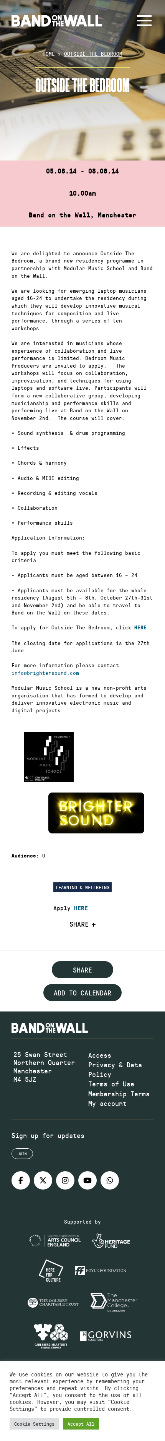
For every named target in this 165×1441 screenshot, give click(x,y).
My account (107, 1103)
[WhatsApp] (110, 1180)
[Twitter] (43, 1180)
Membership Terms (119, 1093)
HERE (81, 908)
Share (79, 924)
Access (99, 1055)
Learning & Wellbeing (82, 887)
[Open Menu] (144, 20)
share (82, 969)
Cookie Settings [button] (34, 1423)
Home (49, 53)
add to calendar (82, 992)
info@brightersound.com (45, 672)
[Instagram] (65, 1180)
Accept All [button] (81, 1423)
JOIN (22, 1153)
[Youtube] (87, 1180)
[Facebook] (21, 1180)
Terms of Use (111, 1083)
